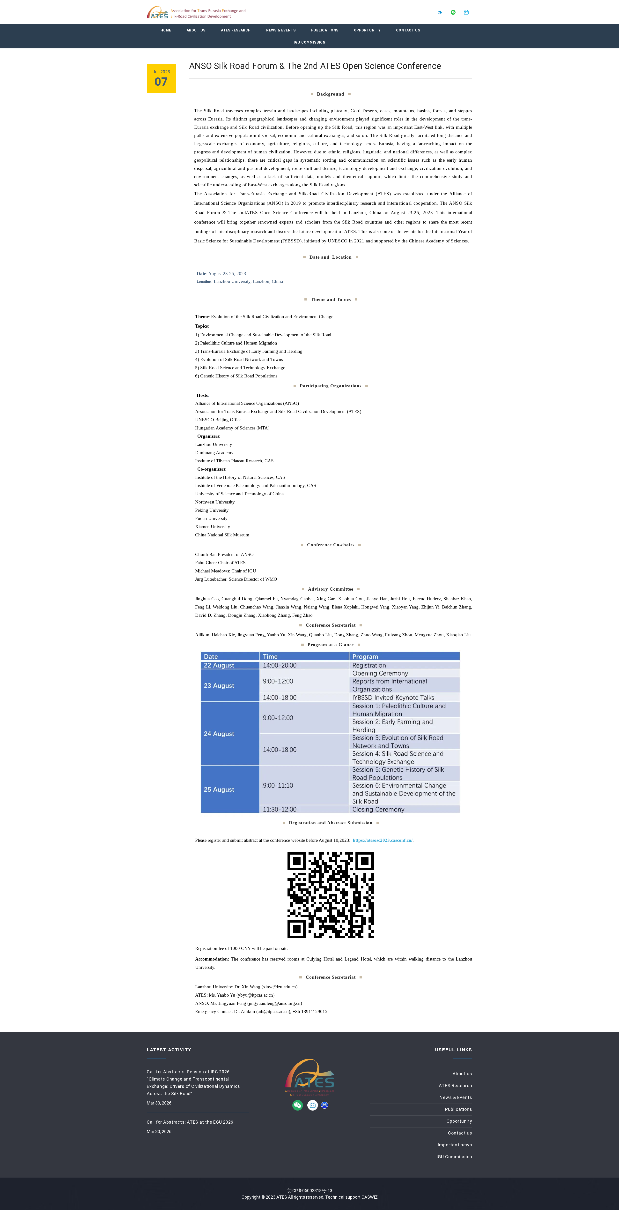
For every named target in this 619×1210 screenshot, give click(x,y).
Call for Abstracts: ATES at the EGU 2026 (190, 1122)
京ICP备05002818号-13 (309, 1190)
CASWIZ (369, 1197)
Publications (325, 30)
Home (166, 30)
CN (440, 12)
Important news (455, 1144)
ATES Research (236, 30)
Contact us (408, 30)
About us (196, 30)
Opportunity (367, 30)
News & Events (281, 30)
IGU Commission (309, 42)
